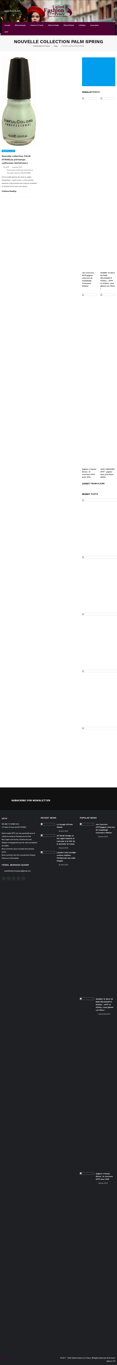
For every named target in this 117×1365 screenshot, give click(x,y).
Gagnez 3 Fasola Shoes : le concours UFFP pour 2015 (89, 473)
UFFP (6, 32)
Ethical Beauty (20, 25)
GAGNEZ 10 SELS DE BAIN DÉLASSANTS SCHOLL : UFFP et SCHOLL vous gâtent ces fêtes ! (107, 281)
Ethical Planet (69, 25)
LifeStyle (82, 25)
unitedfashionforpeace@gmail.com (17, 871)
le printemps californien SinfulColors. (20, 170)
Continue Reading (9, 191)
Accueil (7, 25)
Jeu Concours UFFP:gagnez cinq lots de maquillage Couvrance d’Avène (88, 279)
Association (94, 25)
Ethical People (53, 25)
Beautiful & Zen (8, 151)
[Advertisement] (99, 71)
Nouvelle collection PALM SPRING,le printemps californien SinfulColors (16, 159)
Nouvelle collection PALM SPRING (19, 173)
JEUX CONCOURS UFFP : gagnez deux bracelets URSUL (107, 473)
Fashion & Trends (36, 25)
